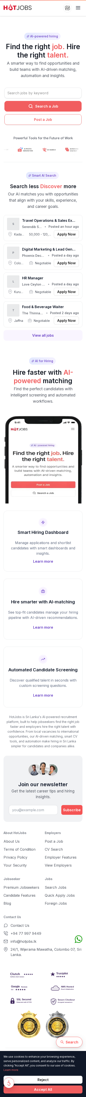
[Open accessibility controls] (9, 1083)
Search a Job (46, 106)
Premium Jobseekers (21, 887)
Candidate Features (20, 895)
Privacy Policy (15, 857)
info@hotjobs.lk (23, 941)
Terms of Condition (20, 849)
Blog (7, 903)
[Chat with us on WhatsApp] (78, 939)
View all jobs (43, 335)
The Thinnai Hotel (36, 313)
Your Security (15, 865)
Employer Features (61, 857)
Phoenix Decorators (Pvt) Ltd (44, 255)
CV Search (54, 849)
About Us (12, 841)
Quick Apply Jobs (60, 895)
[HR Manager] (43, 285)
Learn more (11, 1070)
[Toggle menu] (78, 8)
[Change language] (67, 8)
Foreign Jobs (56, 903)
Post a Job (43, 119)
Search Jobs (55, 887)
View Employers (58, 865)
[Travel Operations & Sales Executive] (43, 228)
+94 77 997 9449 (26, 933)
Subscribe (72, 810)
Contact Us (20, 925)
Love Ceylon (31, 284)
